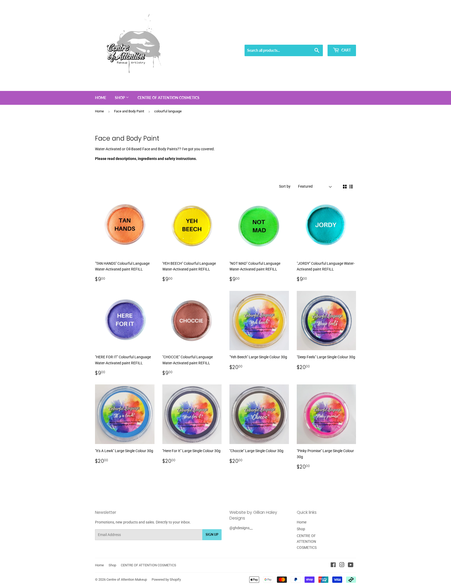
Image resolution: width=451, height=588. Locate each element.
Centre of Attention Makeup (126, 579)
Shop (120, 97)
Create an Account (343, 38)
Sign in (318, 38)
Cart (346, 50)
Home (100, 97)
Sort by (284, 186)
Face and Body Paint (129, 111)
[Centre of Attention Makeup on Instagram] (342, 565)
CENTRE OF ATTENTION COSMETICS (168, 97)
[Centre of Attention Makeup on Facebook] (333, 565)
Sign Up (212, 535)
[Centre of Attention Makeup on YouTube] (350, 565)
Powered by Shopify (166, 579)
